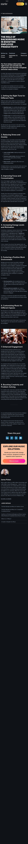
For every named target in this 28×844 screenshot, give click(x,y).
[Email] (20, 438)
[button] (26, 4)
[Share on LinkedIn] (7, 438)
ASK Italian (3, 365)
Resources (24, 55)
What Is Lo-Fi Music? (6, 518)
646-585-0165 (21, 1)
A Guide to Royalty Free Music (8, 521)
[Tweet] (16, 438)
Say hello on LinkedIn (6, 498)
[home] (4, 4)
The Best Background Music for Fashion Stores (12, 506)
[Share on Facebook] (11, 438)
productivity (23, 75)
